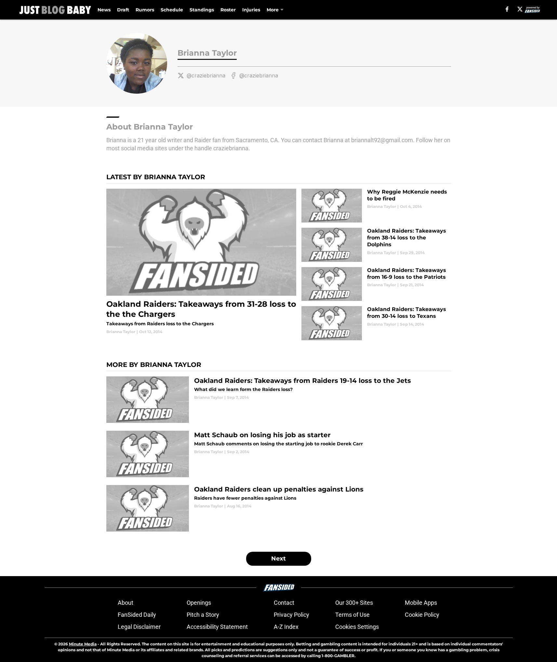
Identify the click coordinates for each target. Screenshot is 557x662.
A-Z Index (286, 626)
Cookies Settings (357, 626)
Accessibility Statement (217, 626)
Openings (199, 602)
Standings (202, 10)
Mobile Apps (421, 602)
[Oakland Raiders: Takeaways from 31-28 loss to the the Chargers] (201, 262)
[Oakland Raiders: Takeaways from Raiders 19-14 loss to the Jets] (278, 399)
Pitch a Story (203, 614)
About (125, 602)
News (104, 10)
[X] (520, 9)
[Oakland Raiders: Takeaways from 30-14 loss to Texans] (376, 323)
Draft (123, 10)
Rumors (145, 10)
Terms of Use (352, 614)
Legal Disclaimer (139, 626)
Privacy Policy (291, 614)
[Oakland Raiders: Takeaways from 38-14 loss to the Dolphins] (376, 245)
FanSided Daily (137, 614)
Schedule (172, 10)
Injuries (251, 10)
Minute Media (83, 644)
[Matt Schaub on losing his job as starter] (278, 454)
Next (278, 558)
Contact (284, 602)
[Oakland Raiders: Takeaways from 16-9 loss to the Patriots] (376, 284)
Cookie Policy (422, 614)
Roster (228, 10)
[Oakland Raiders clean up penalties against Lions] (278, 508)
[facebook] (507, 9)
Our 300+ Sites (354, 602)
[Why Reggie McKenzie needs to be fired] (376, 206)
